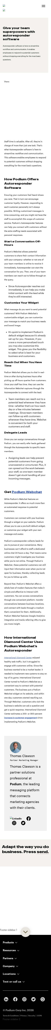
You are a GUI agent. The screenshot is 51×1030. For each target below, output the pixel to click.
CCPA (39, 1016)
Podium (15, 784)
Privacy (23, 1016)
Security (31, 1016)
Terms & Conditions (11, 1016)
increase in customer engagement (20, 717)
